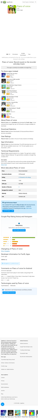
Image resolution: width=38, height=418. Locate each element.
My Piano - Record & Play (12, 102)
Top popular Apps (24, 353)
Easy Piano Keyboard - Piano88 (13, 108)
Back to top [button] (34, 405)
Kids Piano (8, 114)
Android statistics (24, 343)
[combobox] (28, 2)
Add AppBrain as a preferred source (11, 263)
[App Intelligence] (2, 404)
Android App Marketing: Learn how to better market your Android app (9, 398)
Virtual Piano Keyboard (11, 90)
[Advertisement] (19, 33)
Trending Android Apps (25, 350)
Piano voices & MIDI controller (13, 79)
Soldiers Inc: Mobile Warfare (7, 369)
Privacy (2, 380)
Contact (3, 377)
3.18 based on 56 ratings (25, 177)
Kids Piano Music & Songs (12, 96)
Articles (3, 390)
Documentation (4, 384)
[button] (19, 259)
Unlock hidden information (19, 230)
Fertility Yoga (4, 366)
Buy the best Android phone (26, 356)
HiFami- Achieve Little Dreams (8, 362)
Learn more (29, 208)
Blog (2, 393)
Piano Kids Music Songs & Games (13, 85)
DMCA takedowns (5, 387)
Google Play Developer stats (26, 346)
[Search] (35, 2)
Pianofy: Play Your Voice (11, 73)
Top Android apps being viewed (8, 359)
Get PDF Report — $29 (8, 210)
